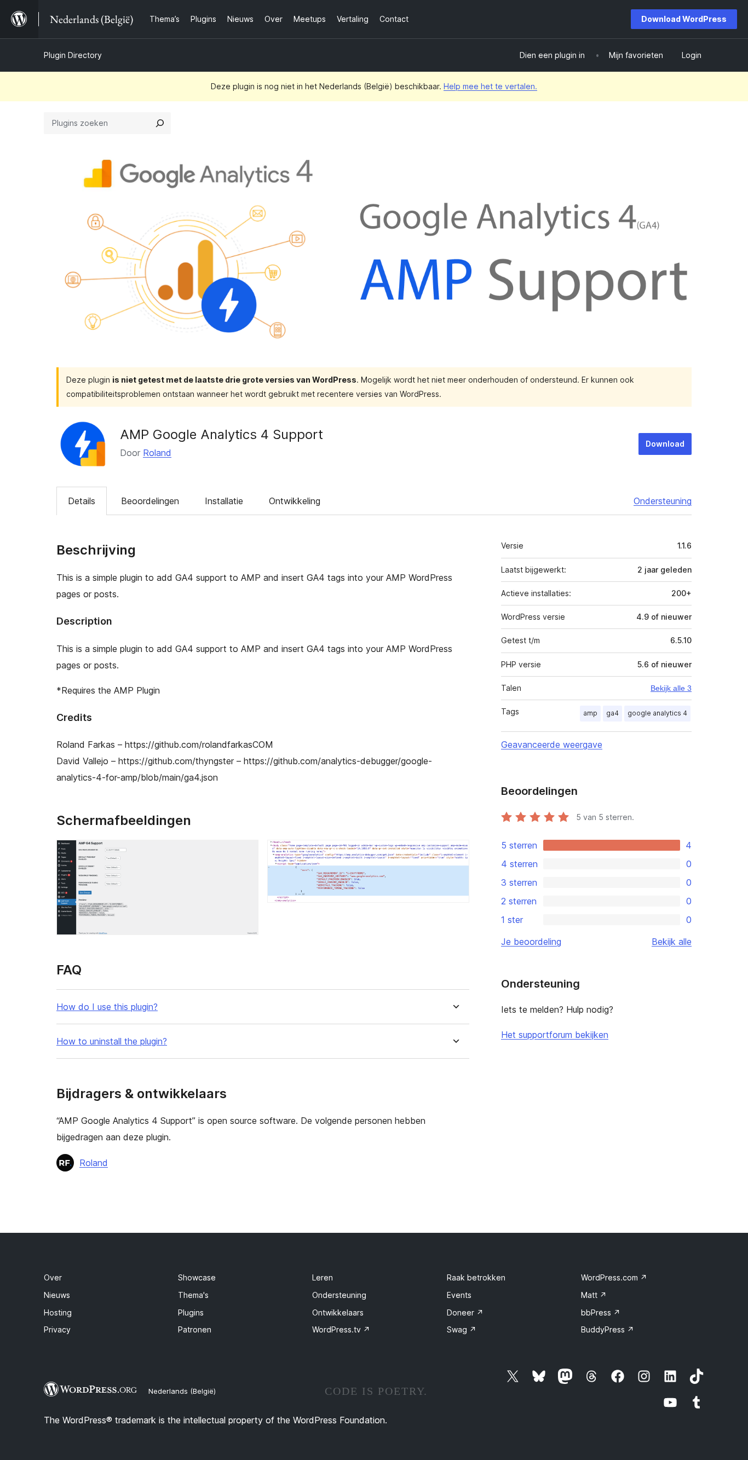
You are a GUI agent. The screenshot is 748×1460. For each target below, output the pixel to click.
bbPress (600, 1312)
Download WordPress (684, 19)
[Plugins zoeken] (160, 123)
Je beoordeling (531, 941)
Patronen (194, 1329)
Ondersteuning (663, 500)
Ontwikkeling (294, 500)
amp (590, 713)
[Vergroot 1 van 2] (243, 854)
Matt (594, 1295)
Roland (157, 452)
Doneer (465, 1312)
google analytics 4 (657, 713)
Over (53, 1277)
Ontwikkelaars (338, 1312)
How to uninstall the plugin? (111, 1041)
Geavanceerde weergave (551, 744)
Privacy (57, 1329)
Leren (322, 1277)
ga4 (612, 713)
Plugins (191, 1312)
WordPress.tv (341, 1329)
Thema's (193, 1295)
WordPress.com (614, 1277)
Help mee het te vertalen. (490, 86)
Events (459, 1295)
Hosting (58, 1312)
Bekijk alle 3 (671, 688)
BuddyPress (607, 1329)
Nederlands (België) (182, 1391)
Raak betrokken (476, 1277)
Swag (461, 1329)
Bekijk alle (672, 941)
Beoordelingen (150, 500)
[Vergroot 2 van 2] (454, 854)
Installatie (224, 500)
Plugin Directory (73, 55)
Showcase (197, 1277)
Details (81, 500)
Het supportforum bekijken (554, 1034)
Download (665, 443)
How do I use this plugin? (107, 1007)
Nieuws (57, 1295)
